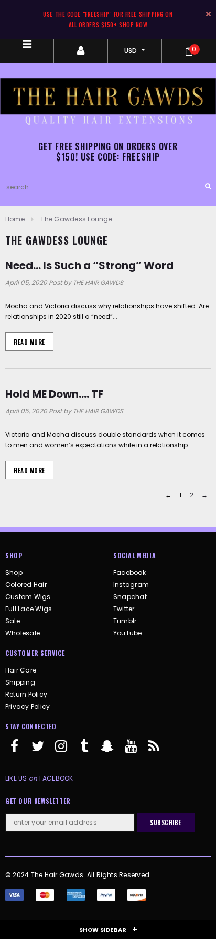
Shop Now (133, 24)
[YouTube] (130, 750)
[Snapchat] (107, 750)
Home (15, 219)
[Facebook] (14, 750)
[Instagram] (61, 750)
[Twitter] (37, 750)
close (208, 14)
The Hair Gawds (57, 874)
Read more (29, 342)
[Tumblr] (84, 750)
